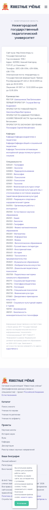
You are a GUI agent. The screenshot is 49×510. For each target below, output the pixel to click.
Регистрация (7, 465)
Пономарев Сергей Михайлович (20, 127)
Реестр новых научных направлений (18, 449)
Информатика (20, 237)
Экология (18, 168)
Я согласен (21, 503)
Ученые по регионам (11, 414)
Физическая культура (24, 293)
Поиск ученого (8, 406)
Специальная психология (25, 290)
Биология (18, 221)
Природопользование (24, 171)
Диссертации (8, 445)
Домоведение (19, 309)
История (18, 252)
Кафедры (6, 442)
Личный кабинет (9, 461)
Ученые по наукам (10, 410)
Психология (20, 177)
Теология (18, 183)
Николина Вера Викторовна (18, 112)
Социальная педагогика (24, 280)
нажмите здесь (27, 497)
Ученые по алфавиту (11, 418)
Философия (19, 174)
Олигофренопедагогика (25, 284)
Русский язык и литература (26, 246)
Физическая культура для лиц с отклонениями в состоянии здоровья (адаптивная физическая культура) (24, 193)
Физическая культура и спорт (27, 186)
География (19, 165)
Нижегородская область (26, 21)
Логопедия (19, 287)
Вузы (4, 438)
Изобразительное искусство (27, 265)
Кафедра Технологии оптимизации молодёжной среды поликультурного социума (23, 152)
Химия (16, 218)
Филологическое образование (28, 243)
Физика (17, 240)
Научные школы (9, 430)
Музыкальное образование (26, 262)
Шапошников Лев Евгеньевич (27, 99)
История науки (8, 434)
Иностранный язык (22, 249)
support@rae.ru (12, 349)
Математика (19, 233)
